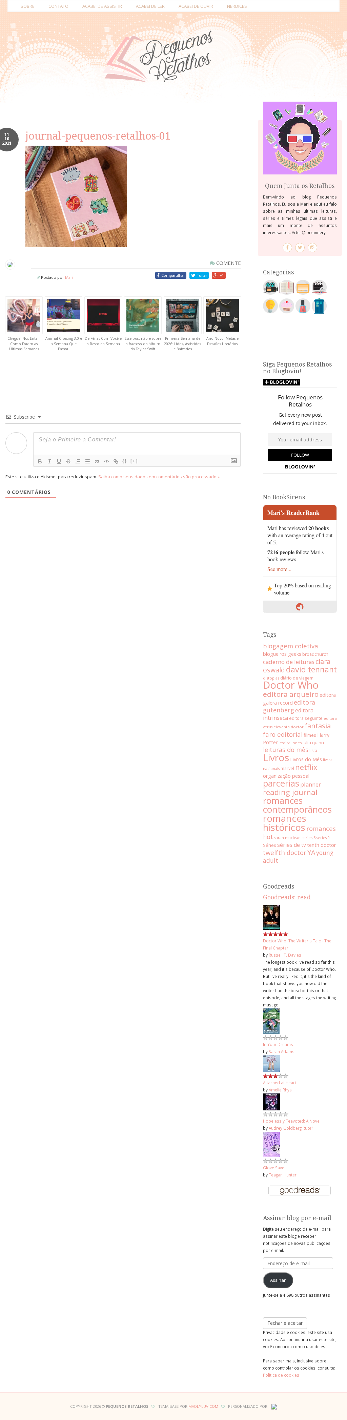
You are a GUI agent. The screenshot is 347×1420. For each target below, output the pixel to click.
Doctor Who (291, 685)
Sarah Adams (281, 1051)
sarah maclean (287, 837)
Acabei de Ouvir (196, 6)
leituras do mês (285, 750)
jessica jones (290, 742)
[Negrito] (40, 461)
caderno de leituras (288, 662)
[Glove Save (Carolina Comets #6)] (271, 1144)
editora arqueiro (291, 694)
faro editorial (283, 734)
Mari (69, 277)
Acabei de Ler (150, 6)
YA (311, 852)
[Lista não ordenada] (87, 461)
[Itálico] (49, 461)
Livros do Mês (306, 759)
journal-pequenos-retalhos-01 (98, 136)
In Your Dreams (278, 1044)
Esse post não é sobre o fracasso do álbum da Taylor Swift (143, 343)
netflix (306, 767)
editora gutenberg (289, 706)
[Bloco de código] (106, 461)
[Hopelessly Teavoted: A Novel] (271, 1101)
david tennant (311, 669)
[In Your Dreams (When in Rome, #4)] (271, 1020)
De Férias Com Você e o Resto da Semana (103, 341)
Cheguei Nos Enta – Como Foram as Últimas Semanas (23, 343)
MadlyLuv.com (203, 1406)
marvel (287, 768)
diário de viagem (296, 678)
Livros (276, 757)
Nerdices (237, 6)
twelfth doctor (284, 852)
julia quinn (313, 742)
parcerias (281, 783)
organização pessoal (286, 775)
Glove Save (273, 1167)
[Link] (116, 461)
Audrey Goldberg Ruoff (291, 1128)
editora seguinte (306, 718)
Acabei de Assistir (102, 6)
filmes (310, 735)
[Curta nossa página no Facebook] (287, 247)
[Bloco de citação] (97, 461)
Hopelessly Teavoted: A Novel (292, 1121)
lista (313, 750)
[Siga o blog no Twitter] (300, 247)
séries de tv (291, 845)
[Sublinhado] (59, 461)
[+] (134, 460)
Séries (269, 845)
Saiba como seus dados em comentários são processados (158, 477)
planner (310, 784)
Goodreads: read (287, 897)
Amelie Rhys (280, 1089)
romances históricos (284, 823)
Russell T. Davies (285, 955)
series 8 (308, 837)
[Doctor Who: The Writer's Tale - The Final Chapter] (271, 917)
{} (124, 460)
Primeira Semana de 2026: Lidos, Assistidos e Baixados (182, 343)
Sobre (28, 6)
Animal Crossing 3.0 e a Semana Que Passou (63, 343)
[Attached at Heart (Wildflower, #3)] (271, 1063)
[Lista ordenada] (78, 461)
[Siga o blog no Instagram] (312, 247)
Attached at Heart (279, 1082)
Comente (228, 262)
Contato (58, 6)
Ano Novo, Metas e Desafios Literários (222, 341)
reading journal (290, 792)
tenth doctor (321, 844)
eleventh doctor (288, 726)
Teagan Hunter (283, 1174)
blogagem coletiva (290, 646)
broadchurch (315, 654)
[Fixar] (68, 461)
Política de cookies (281, 1375)
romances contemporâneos (297, 804)
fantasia (318, 725)
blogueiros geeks (282, 654)
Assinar (278, 1280)
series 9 (323, 837)
